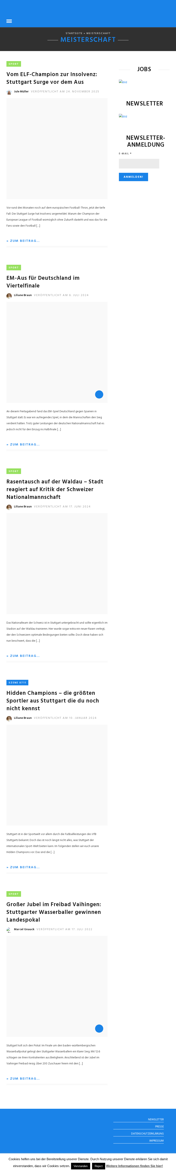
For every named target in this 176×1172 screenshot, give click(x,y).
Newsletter (156, 1119)
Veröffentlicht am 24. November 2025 (65, 91)
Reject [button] (99, 1166)
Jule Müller (21, 91)
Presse (159, 1126)
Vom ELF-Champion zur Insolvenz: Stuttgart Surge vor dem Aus (51, 78)
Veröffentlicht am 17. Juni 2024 (62, 506)
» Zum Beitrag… (23, 241)
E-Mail (125, 154)
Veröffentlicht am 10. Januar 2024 (65, 718)
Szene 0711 (17, 683)
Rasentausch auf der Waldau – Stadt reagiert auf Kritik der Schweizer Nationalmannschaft (54, 490)
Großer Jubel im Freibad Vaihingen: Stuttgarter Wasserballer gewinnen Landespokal (53, 912)
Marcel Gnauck (24, 929)
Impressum (156, 1141)
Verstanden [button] (81, 1166)
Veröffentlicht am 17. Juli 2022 (64, 929)
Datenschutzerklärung (147, 1133)
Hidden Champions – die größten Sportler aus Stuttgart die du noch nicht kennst (52, 701)
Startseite (74, 33)
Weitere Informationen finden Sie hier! (134, 1166)
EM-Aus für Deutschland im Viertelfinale (43, 282)
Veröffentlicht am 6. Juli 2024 (61, 295)
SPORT (14, 64)
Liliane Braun (23, 295)
